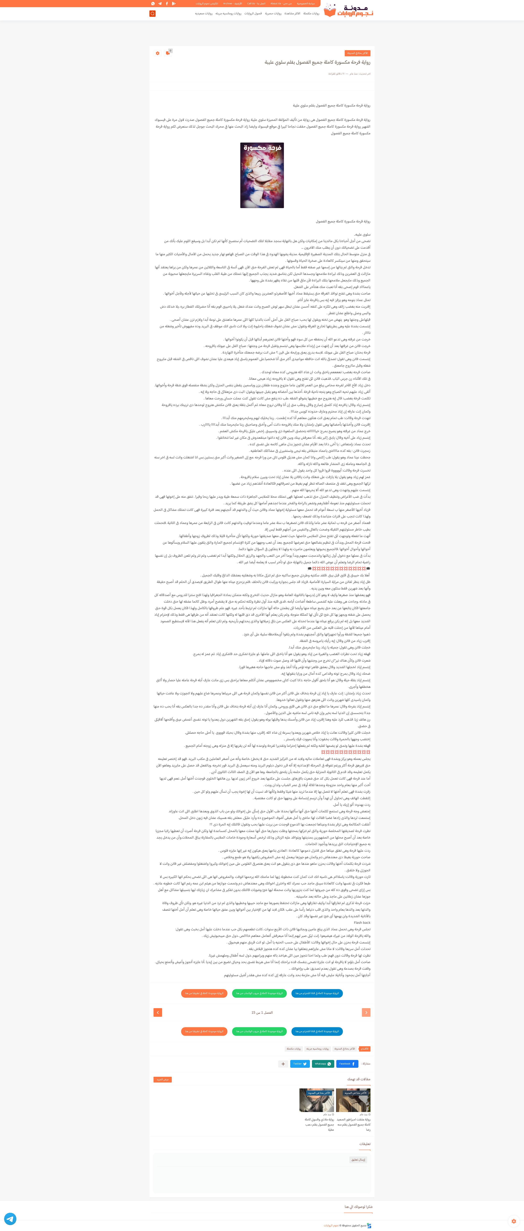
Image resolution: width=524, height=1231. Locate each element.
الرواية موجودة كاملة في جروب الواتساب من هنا (259, 993)
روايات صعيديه (203, 13)
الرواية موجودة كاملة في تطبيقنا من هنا (204, 993)
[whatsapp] (152, 3)
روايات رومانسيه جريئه (228, 13)
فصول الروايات (253, 13)
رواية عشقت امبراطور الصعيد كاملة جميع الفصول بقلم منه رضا (353, 1124)
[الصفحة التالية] (158, 1012)
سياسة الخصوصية (306, 3)
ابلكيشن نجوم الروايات (207, 3)
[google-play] (173, 3)
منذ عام (363, 1114)
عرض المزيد (163, 1079)
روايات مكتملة (311, 13)
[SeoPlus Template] (369, 1225)
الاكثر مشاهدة (292, 13)
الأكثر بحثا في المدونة (357, 53)
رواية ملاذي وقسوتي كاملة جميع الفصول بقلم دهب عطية (319, 1124)
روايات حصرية (273, 13)
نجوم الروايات (331, 1225)
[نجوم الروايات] (349, 10)
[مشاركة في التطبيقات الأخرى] (283, 1064)
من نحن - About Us (281, 3)
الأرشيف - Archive (232, 3)
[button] (347, 1064)
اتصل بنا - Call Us (256, 3)
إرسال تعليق (358, 1159)
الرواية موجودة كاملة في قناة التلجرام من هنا (317, 993)
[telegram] (159, 3)
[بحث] (152, 13)
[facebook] (166, 3)
